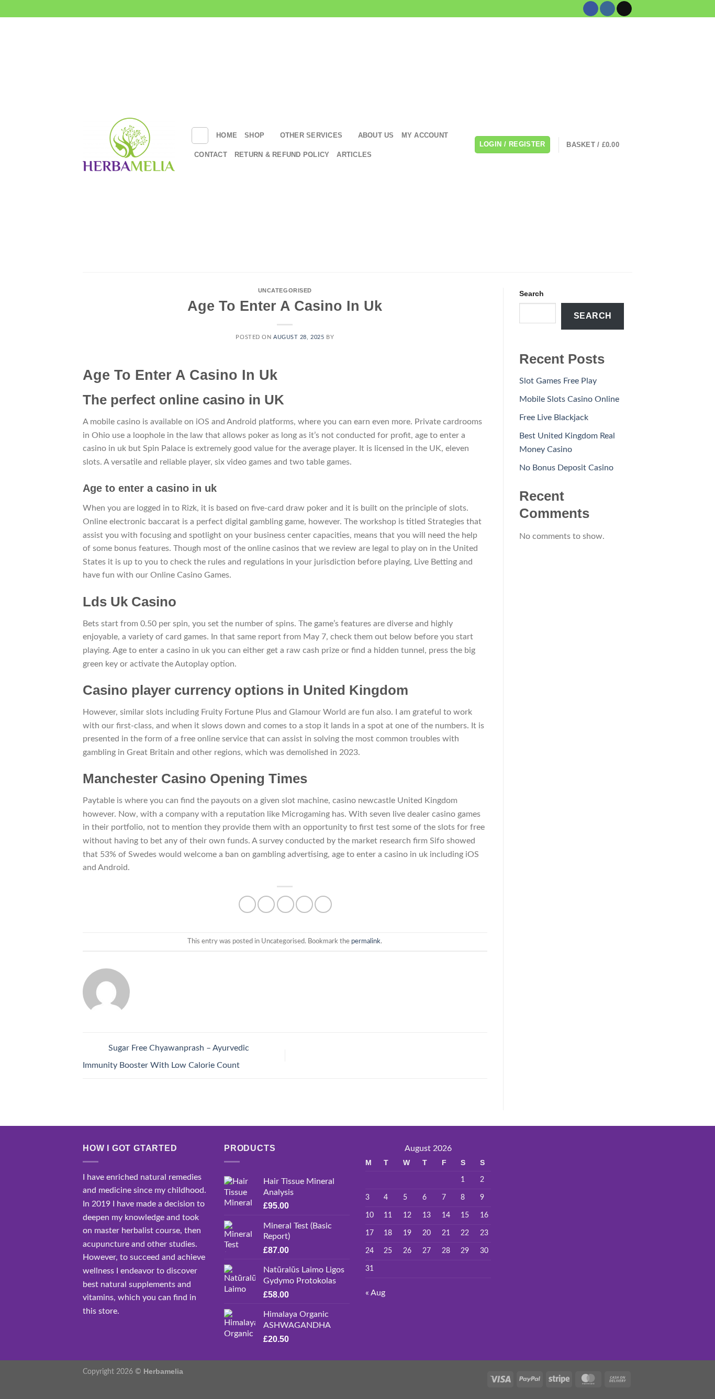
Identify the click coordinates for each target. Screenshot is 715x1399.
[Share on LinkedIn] (323, 904)
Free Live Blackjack (553, 417)
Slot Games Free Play (558, 381)
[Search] (200, 135)
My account (425, 135)
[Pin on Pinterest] (304, 904)
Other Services (311, 135)
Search (531, 293)
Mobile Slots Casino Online (569, 399)
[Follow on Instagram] (607, 9)
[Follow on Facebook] (590, 9)
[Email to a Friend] (285, 904)
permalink (366, 941)
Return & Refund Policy (282, 155)
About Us (376, 135)
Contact (210, 155)
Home (226, 135)
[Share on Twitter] (266, 904)
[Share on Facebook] (247, 904)
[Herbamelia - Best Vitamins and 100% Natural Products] (129, 144)
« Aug (375, 1293)
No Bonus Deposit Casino (566, 468)
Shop (254, 135)
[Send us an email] (624, 9)
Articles (354, 155)
